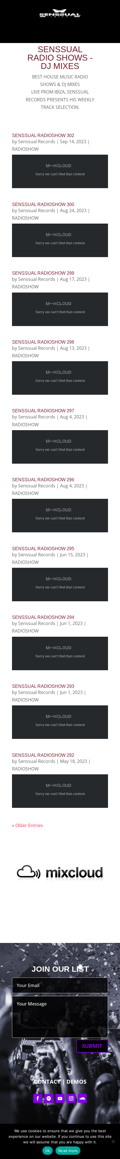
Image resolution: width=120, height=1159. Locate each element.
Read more (68, 1150)
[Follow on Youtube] (60, 1098)
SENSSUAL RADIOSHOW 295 (43, 548)
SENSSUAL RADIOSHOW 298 (43, 342)
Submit (92, 1046)
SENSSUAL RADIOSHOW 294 (43, 617)
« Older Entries (27, 825)
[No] (113, 1141)
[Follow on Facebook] (37, 1098)
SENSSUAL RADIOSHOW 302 (43, 135)
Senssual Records (36, 141)
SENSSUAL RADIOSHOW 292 (43, 755)
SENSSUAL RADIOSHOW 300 (43, 204)
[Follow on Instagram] (71, 1098)
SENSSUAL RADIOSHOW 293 (43, 686)
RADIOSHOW (25, 149)
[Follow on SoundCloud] (82, 1098)
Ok (47, 1150)
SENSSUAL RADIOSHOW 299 (43, 273)
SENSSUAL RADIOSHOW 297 (43, 410)
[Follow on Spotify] (48, 1098)
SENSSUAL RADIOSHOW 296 (43, 479)
